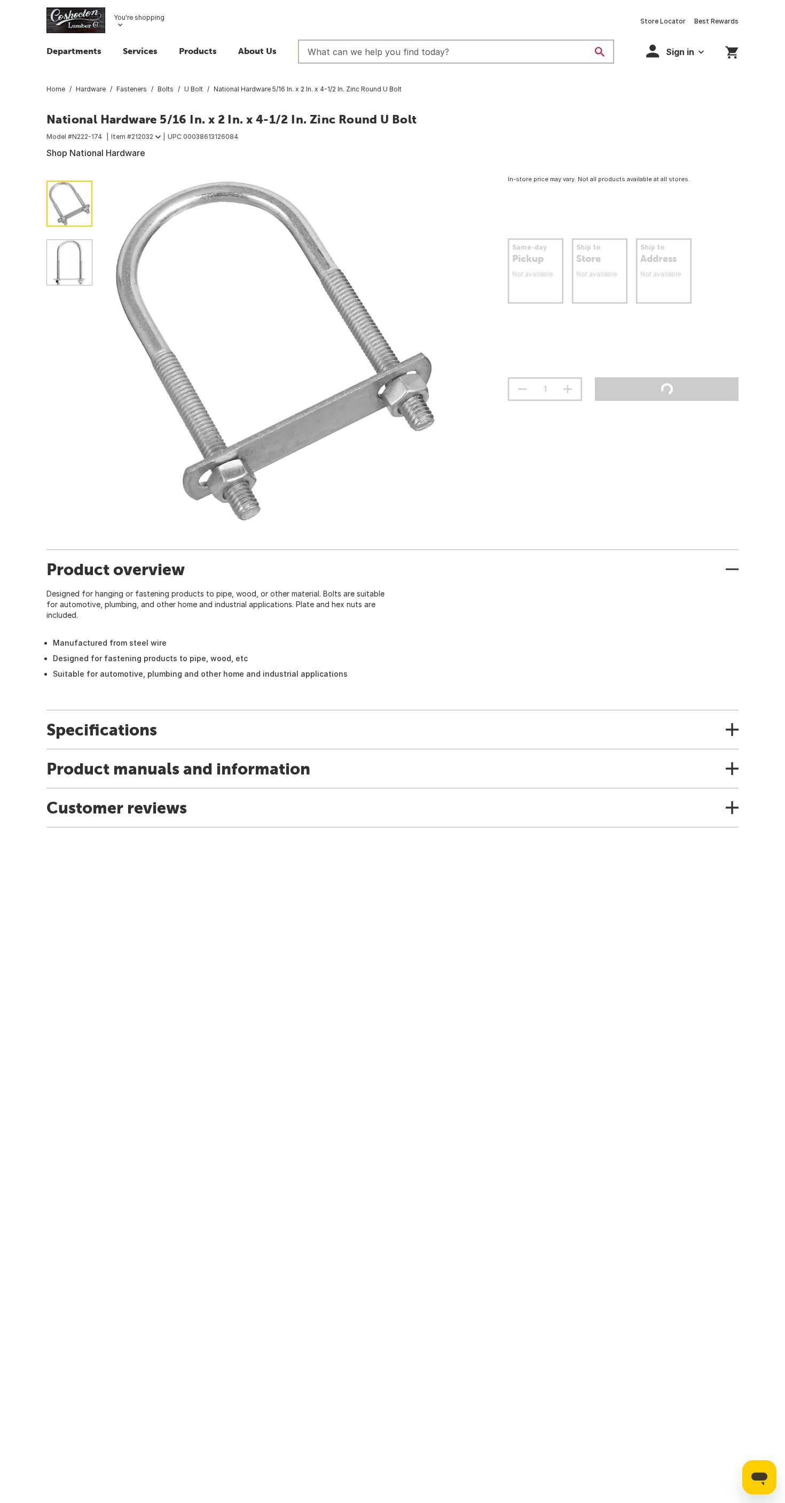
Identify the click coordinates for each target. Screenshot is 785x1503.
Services (140, 51)
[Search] (600, 52)
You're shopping (139, 17)
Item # (132, 137)
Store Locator (663, 21)
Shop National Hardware (95, 153)
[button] (198, 52)
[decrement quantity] (522, 389)
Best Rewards (716, 21)
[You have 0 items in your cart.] (732, 50)
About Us (257, 51)
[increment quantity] (568, 389)
